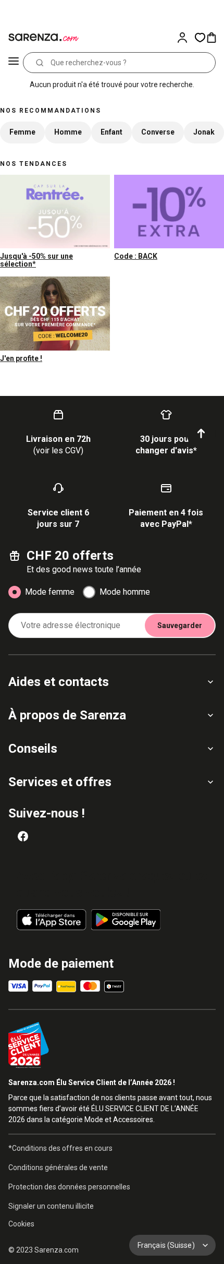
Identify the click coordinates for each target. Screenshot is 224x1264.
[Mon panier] (214, 37)
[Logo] (41, 37)
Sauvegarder (179, 625)
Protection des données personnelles (69, 1187)
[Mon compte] (185, 37)
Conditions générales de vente (58, 1167)
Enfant (111, 132)
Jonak (204, 132)
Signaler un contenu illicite (51, 1206)
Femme (22, 132)
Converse (158, 132)
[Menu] (13, 62)
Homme (68, 132)
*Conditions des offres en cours (60, 1148)
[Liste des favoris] (200, 37)
